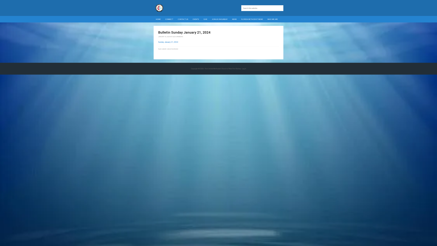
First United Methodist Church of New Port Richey (173, 8)
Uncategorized (172, 49)
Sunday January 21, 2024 (168, 42)
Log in (244, 69)
